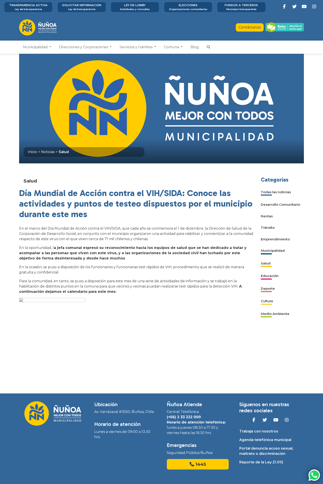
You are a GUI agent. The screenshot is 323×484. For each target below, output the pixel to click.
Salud (64, 152)
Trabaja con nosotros (258, 431)
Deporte (268, 288)
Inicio (32, 152)
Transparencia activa (28, 7)
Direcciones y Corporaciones (84, 47)
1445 (200, 464)
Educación (270, 276)
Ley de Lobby (135, 7)
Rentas (267, 216)
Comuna (172, 47)
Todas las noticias (276, 192)
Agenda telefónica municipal (265, 440)
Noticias (47, 152)
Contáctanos (250, 27)
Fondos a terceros (241, 7)
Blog (195, 47)
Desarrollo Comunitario (280, 204)
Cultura (267, 301)
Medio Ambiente (275, 314)
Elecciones (188, 7)
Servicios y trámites (136, 47)
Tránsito (268, 227)
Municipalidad (36, 47)
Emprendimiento (275, 239)
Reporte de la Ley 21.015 (261, 462)
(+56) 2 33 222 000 (184, 417)
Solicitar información (81, 7)
